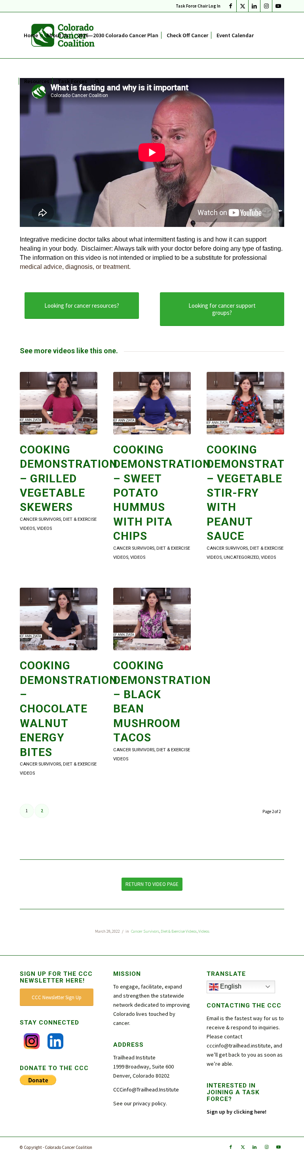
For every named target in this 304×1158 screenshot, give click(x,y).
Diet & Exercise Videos (179, 931)
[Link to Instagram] (266, 6)
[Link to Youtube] (278, 6)
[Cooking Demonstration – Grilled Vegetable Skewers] (58, 403)
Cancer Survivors (40, 519)
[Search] (97, 81)
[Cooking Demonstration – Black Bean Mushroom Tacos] (152, 619)
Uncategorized (241, 557)
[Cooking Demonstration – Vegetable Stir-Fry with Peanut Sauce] (245, 403)
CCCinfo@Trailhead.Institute (146, 1089)
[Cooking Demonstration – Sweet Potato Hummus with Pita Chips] (152, 403)
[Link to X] (242, 6)
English (229, 986)
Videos (44, 528)
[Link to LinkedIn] (254, 6)
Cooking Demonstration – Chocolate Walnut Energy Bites (69, 708)
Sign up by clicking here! (237, 1111)
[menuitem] (196, 6)
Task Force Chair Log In (198, 6)
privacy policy (149, 1103)
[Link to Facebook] (230, 6)
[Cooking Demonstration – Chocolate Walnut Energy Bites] (58, 619)
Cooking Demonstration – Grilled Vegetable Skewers (69, 478)
